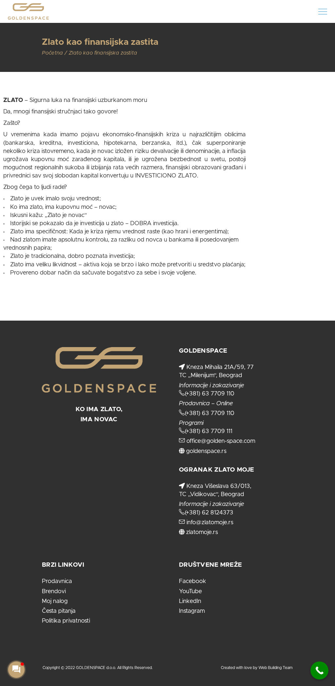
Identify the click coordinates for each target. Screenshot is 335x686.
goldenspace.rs (205, 451)
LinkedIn (190, 601)
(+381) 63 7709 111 (208, 431)
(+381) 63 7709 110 (209, 394)
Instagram (192, 611)
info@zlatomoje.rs (209, 523)
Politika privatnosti (66, 621)
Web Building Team (275, 668)
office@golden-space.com (220, 441)
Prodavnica (57, 581)
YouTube (190, 591)
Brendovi (54, 591)
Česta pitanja (59, 611)
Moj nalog (55, 601)
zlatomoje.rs (201, 532)
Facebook (192, 581)
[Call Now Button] (319, 670)
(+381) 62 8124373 (209, 513)
